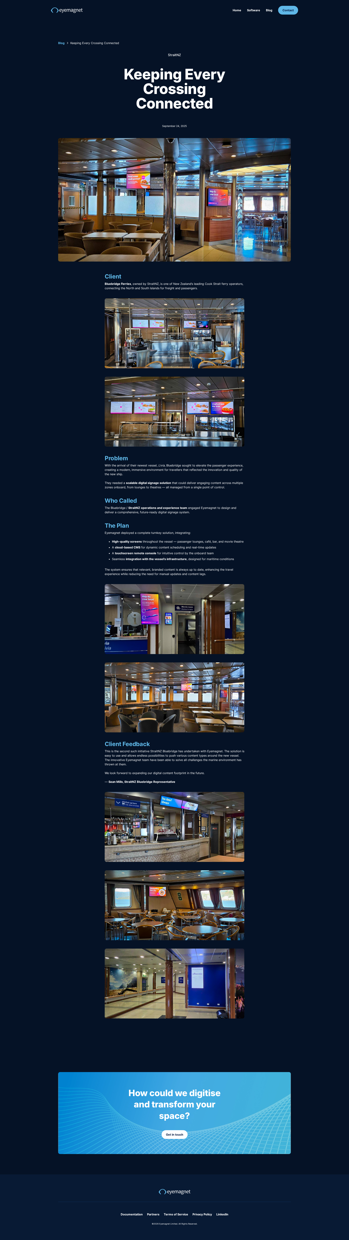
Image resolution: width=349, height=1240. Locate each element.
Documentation (132, 1214)
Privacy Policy (202, 1214)
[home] (67, 10)
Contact (288, 10)
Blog (269, 10)
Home (237, 10)
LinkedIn (222, 1214)
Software (253, 10)
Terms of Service (176, 1214)
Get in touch (174, 1134)
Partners (153, 1214)
